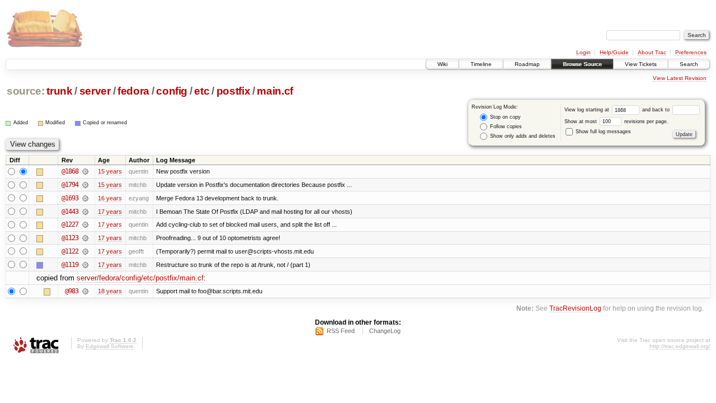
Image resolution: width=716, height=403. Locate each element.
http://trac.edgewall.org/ (679, 346)
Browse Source (582, 64)
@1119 (70, 265)
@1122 (70, 251)
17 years (110, 211)
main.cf (275, 91)
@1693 (70, 198)
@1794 (70, 185)
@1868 (70, 171)
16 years (110, 198)
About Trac (652, 52)
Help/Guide (614, 52)
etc (201, 91)
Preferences (690, 52)
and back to (656, 110)
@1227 (70, 224)
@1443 (70, 211)
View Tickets (641, 64)
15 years (110, 171)
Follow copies (505, 126)
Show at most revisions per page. (616, 121)
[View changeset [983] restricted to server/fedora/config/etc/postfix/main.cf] (85, 291)
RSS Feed (341, 330)
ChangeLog (385, 330)
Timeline (481, 64)
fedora (133, 91)
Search (689, 64)
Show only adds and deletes (521, 136)
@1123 (70, 238)
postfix (233, 91)
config (171, 91)
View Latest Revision (679, 78)
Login (583, 52)
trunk (59, 91)
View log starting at (587, 110)
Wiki (442, 64)
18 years (110, 291)
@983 (71, 291)
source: (26, 91)
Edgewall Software (110, 346)
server (95, 91)
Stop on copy (504, 117)
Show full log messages (602, 131)
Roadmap (527, 64)
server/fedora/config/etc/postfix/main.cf (140, 278)
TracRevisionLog (575, 308)
